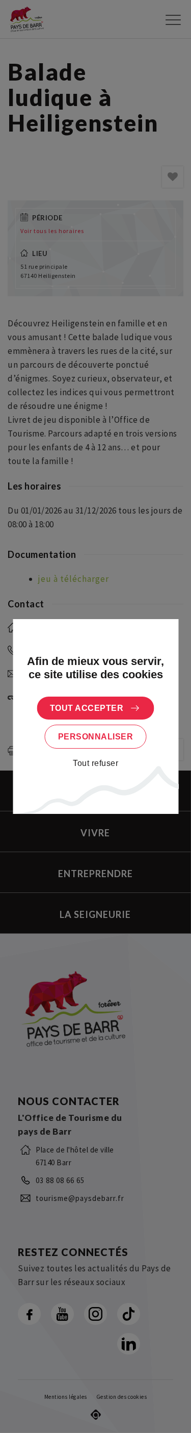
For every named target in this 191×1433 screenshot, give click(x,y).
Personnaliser (95, 736)
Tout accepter (87, 708)
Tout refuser (95, 763)
